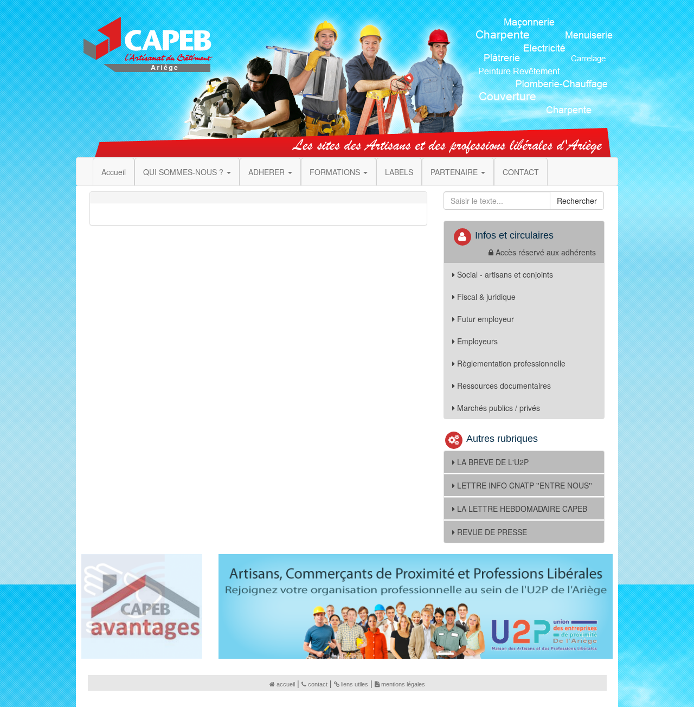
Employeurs (477, 341)
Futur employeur (485, 318)
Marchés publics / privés (498, 407)
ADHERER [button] (267, 171)
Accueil (113, 171)
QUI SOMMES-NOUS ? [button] (184, 171)
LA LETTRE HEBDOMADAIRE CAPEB (522, 508)
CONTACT (521, 171)
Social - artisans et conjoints (505, 274)
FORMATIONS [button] (336, 171)
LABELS (399, 171)
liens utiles (354, 684)
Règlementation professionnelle (511, 363)
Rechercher (577, 200)
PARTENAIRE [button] (455, 171)
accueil (286, 684)
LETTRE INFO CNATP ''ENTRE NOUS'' (524, 485)
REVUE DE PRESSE (492, 531)
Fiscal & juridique (486, 296)
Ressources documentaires (504, 385)
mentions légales (403, 684)
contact (317, 684)
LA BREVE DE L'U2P (493, 462)
